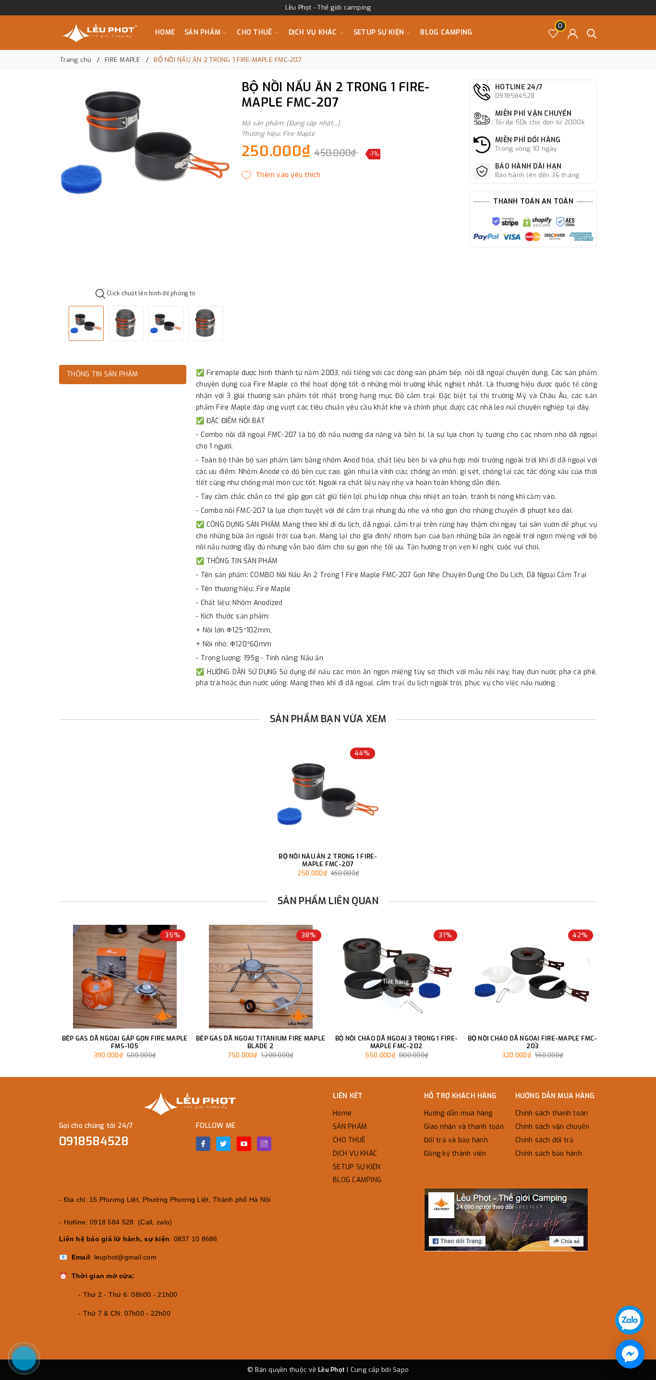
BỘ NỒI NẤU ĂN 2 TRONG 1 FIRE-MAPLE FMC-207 (328, 860)
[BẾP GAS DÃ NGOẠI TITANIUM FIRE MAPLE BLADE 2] (260, 977)
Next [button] (623, 1002)
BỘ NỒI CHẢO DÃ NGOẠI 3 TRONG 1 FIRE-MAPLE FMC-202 (396, 1042)
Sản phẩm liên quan (328, 901)
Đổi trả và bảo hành (456, 1140)
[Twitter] (223, 1144)
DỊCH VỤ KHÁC (314, 32)
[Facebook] (203, 1144)
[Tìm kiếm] (592, 33)
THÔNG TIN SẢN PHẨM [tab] (102, 374)
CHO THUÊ (255, 32)
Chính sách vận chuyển (552, 1126)
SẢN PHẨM (203, 32)
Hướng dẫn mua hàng (458, 1113)
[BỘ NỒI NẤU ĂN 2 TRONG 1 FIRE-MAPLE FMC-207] (328, 795)
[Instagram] (264, 1144)
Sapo (401, 1370)
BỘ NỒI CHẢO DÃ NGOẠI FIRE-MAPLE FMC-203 (532, 1042)
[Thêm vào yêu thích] (281, 175)
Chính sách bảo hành (548, 1153)
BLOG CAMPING (446, 32)
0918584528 (94, 1141)
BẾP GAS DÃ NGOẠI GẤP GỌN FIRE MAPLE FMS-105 (125, 1042)
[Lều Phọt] (100, 32)
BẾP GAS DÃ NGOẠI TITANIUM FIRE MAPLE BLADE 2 (260, 1042)
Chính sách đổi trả (544, 1140)
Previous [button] (32, 1002)
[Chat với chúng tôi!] (630, 1354)
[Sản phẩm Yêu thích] (553, 33)
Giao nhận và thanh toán (464, 1126)
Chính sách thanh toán (551, 1113)
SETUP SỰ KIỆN (379, 32)
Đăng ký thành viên (455, 1153)
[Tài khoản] (573, 33)
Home (165, 32)
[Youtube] (244, 1144)
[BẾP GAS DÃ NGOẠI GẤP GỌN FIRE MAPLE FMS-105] (124, 977)
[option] (145, 143)
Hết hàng (397, 982)
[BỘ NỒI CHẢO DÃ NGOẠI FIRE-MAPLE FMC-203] (532, 977)
